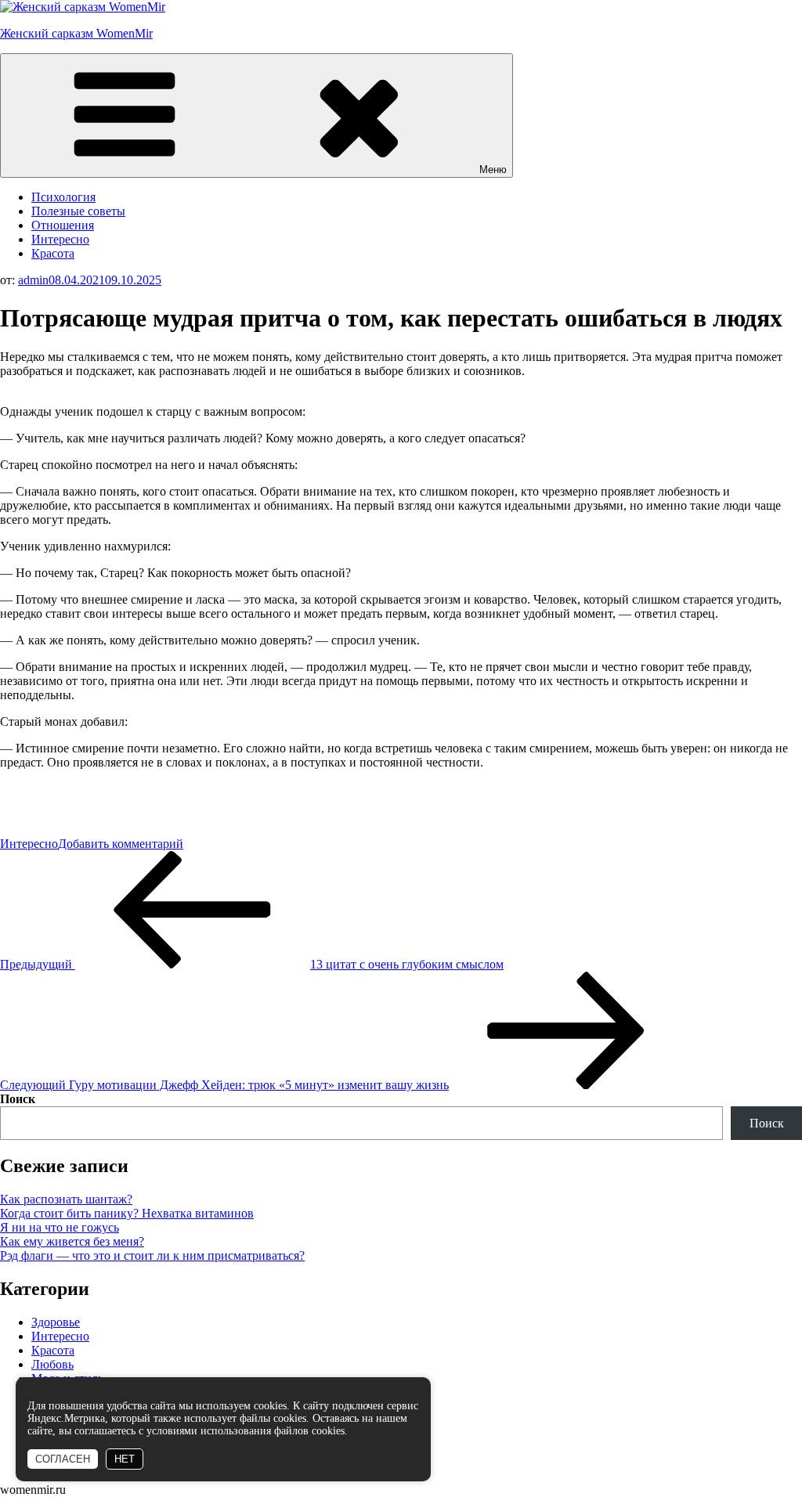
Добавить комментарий (120, 843)
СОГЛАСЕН (62, 1459)
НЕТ (124, 1459)
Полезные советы (78, 211)
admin (33, 280)
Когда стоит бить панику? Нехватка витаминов (127, 1213)
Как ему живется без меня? (72, 1241)
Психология (63, 197)
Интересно (60, 239)
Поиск (17, 1099)
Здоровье (55, 1322)
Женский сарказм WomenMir (76, 33)
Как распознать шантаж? (66, 1199)
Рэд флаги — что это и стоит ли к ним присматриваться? (152, 1255)
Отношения (62, 225)
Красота (52, 253)
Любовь (52, 1364)
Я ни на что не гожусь (59, 1227)
